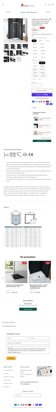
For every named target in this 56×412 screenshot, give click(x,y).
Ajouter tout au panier (42, 140)
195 (35, 79)
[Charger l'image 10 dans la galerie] (12, 59)
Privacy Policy (7, 380)
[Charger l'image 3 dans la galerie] (19, 47)
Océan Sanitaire (20, 407)
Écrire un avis (28, 309)
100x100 (44, 51)
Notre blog (6, 386)
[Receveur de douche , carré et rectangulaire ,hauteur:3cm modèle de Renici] (36, 126)
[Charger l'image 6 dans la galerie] (12, 53)
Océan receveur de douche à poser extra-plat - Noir (14, 285)
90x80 (43, 48)
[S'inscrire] (39, 395)
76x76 (41, 41)
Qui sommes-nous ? (9, 370)
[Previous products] (2, 277)
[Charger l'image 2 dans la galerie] (12, 47)
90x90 (35, 51)
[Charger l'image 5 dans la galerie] (6, 53)
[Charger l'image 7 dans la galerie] (19, 53)
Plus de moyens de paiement (42, 98)
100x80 (44, 54)
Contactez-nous (8, 383)
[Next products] (53, 277)
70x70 (48, 41)
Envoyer (11, 358)
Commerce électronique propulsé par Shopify (33, 407)
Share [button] (34, 107)
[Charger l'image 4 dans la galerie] (25, 47)
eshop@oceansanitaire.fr (31, 382)
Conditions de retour (9, 376)
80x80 (35, 48)
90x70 (43, 44)
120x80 (36, 57)
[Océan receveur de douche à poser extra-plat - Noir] (36, 119)
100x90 (36, 54)
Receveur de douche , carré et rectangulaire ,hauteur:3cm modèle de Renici (39, 286)
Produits (22, 12)
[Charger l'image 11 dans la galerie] (19, 59)
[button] (3, 4)
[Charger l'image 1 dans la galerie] (6, 47)
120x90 (44, 57)
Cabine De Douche (31, 12)
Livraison (6, 373)
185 (34, 40)
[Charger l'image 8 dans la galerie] (25, 53)
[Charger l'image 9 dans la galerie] (6, 59)
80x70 (35, 44)
